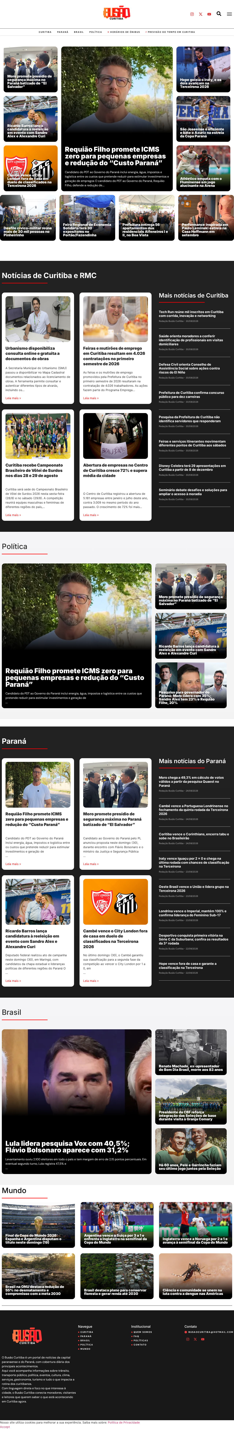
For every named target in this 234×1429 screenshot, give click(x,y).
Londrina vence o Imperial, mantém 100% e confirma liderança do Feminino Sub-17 (193, 913)
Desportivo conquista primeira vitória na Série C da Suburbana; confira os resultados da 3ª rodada (193, 939)
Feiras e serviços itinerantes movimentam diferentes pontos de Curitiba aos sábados (192, 443)
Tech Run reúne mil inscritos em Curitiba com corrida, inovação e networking (191, 314)
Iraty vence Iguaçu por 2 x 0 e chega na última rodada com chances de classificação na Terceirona (194, 862)
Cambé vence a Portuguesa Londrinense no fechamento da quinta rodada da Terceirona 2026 (193, 810)
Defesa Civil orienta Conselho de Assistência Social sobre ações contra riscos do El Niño (189, 368)
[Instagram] (192, 14)
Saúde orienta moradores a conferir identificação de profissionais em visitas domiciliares (191, 340)
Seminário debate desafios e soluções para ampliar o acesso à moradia (193, 492)
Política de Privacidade (124, 1422)
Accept (5, 1427)
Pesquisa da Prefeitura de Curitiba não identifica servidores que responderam (190, 419)
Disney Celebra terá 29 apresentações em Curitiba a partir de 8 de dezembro (192, 468)
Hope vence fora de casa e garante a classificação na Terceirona (187, 966)
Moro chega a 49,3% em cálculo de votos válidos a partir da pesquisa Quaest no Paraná (191, 781)
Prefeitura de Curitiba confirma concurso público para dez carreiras (191, 395)
